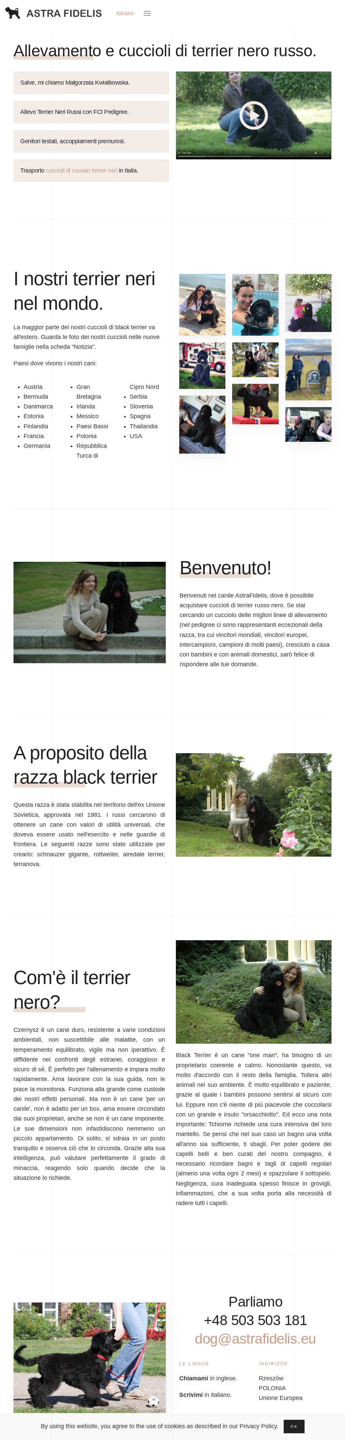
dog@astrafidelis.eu (255, 1339)
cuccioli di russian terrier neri (81, 170)
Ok (294, 1426)
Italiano (125, 13)
